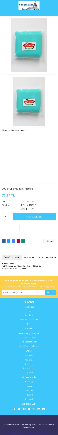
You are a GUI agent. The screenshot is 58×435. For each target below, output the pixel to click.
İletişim (29, 311)
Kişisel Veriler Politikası (29, 346)
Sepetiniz (29, 372)
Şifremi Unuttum (29, 368)
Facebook (29, 382)
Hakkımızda (29, 307)
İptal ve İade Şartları (29, 342)
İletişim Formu (29, 315)
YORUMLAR (29, 257)
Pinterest (29, 399)
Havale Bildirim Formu (29, 319)
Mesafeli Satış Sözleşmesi (29, 333)
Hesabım (29, 356)
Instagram (29, 391)
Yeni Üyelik (29, 360)
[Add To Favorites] (5, 227)
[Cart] (52, 13)
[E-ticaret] (29, 433)
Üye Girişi (29, 364)
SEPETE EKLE (34, 216)
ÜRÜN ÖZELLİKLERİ (12, 257)
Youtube (29, 395)
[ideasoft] (14, 433)
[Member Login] (29, 13)
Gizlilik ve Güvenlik (29, 338)
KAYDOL (51, 292)
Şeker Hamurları (27, 201)
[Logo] (29, 5)
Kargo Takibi (29, 324)
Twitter (29, 386)
